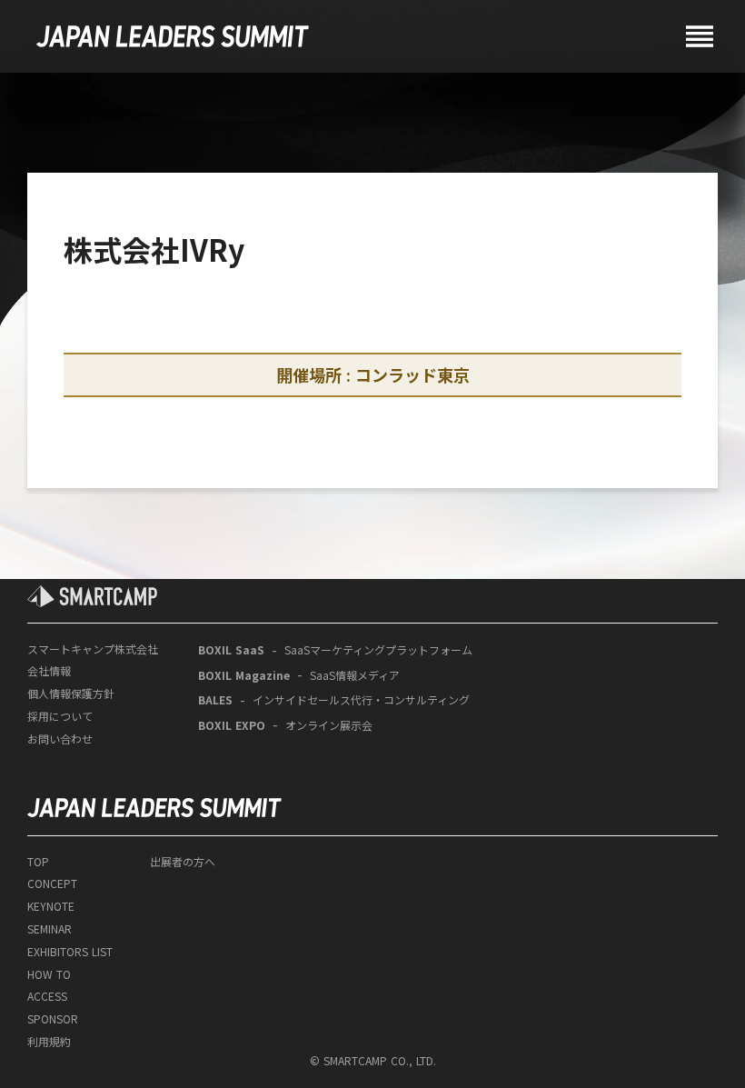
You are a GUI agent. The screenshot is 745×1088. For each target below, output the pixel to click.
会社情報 (49, 671)
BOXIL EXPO (231, 725)
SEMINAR (49, 929)
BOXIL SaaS (231, 650)
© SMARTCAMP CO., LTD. (373, 1060)
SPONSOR (52, 1019)
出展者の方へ (182, 861)
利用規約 (49, 1041)
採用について (60, 716)
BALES (215, 700)
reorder (699, 36)
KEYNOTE (50, 906)
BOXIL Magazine (244, 675)
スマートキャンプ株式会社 (92, 649)
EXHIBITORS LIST (70, 951)
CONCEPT (52, 883)
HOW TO (49, 974)
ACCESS (47, 996)
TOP (38, 861)
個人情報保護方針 (70, 693)
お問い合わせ (60, 739)
